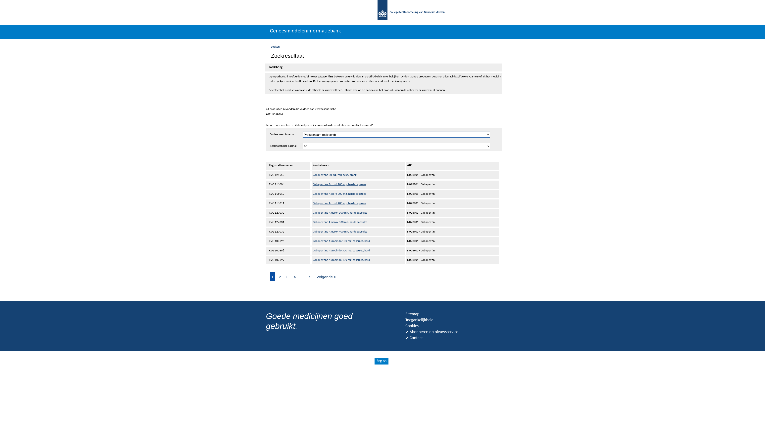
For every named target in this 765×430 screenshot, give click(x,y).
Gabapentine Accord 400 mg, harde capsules (339, 203)
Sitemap (412, 314)
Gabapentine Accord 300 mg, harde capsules (339, 194)
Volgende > (326, 277)
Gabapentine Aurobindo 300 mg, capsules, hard (341, 250)
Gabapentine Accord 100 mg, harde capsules (339, 184)
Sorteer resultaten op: (283, 134)
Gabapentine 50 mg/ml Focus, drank (335, 175)
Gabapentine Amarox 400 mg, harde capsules (340, 231)
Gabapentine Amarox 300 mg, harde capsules (340, 222)
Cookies (412, 326)
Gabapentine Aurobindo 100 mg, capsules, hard (341, 241)
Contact (416, 338)
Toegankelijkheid (419, 320)
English (381, 361)
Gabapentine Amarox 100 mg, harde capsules (340, 212)
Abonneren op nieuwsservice (434, 332)
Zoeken (275, 46)
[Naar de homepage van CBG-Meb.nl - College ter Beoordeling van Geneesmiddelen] (382, 12)
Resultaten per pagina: (283, 146)
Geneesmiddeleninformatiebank (305, 31)
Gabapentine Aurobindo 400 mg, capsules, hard (341, 260)
